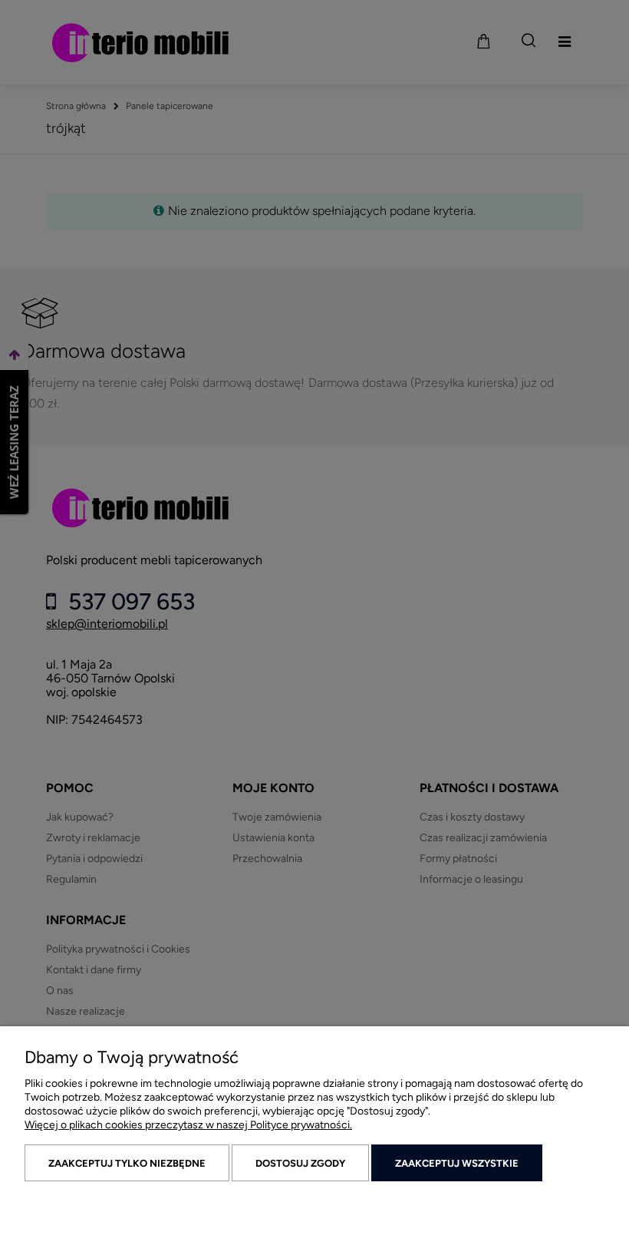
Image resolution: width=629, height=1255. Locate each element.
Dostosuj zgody (300, 1163)
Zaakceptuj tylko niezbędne (127, 1163)
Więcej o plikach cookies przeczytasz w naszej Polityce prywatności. (188, 1124)
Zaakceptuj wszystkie (457, 1163)
